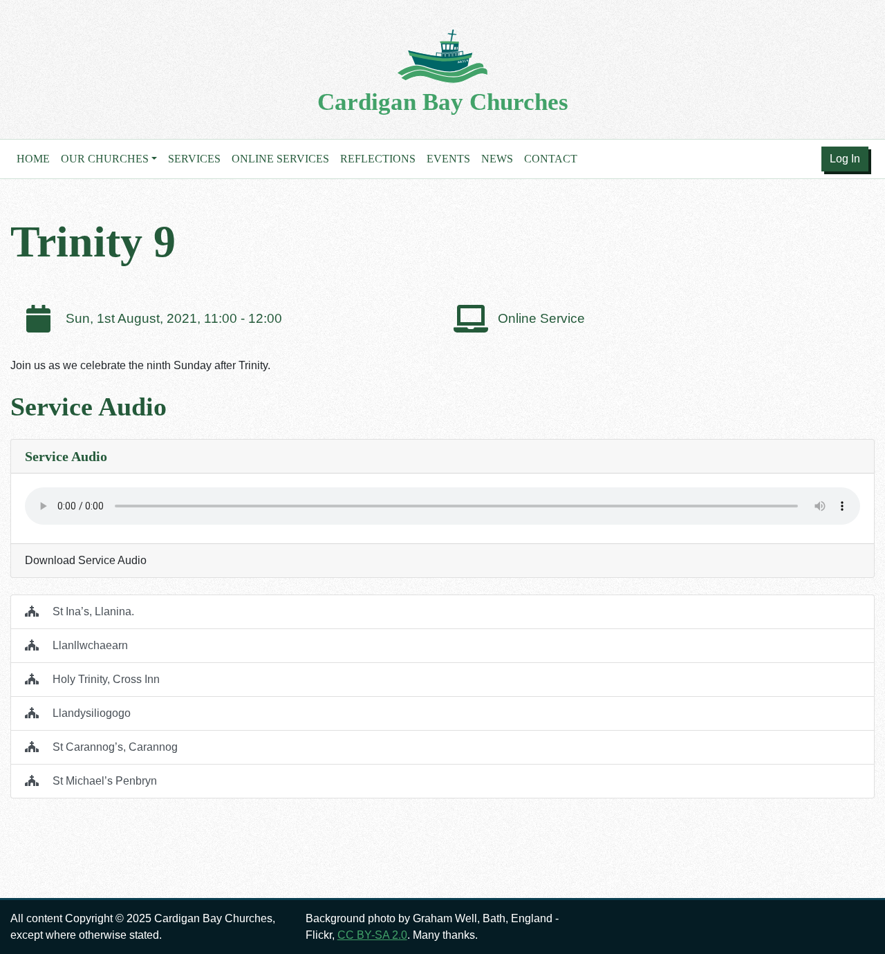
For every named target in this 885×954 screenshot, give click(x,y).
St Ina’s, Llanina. (92, 611)
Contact (550, 159)
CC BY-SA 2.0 (372, 935)
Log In (845, 159)
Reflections (378, 159)
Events (448, 159)
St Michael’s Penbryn (103, 781)
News (497, 159)
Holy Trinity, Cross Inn (105, 679)
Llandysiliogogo (90, 713)
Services (194, 159)
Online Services (280, 159)
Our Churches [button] (105, 159)
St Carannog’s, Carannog (114, 747)
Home (33, 159)
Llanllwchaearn (89, 645)
